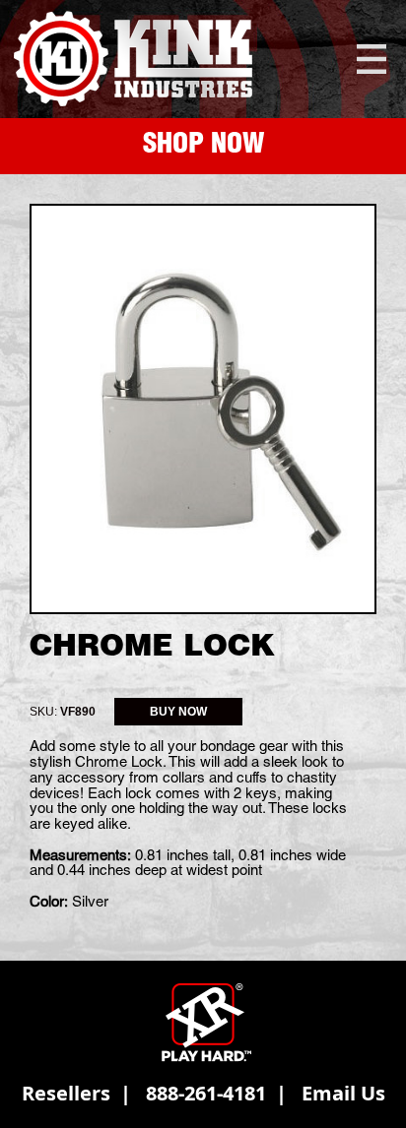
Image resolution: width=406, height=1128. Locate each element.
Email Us (343, 1093)
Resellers (66, 1093)
